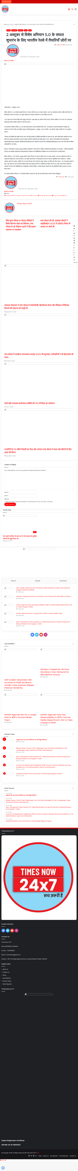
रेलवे (30, 30)
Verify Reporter (7, 984)
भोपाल (8, 30)
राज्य (26, 30)
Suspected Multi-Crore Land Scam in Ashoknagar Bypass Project (39, 773)
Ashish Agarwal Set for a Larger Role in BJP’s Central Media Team (39, 613)
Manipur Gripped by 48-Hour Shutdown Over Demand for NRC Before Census (43, 596)
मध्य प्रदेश (14, 30)
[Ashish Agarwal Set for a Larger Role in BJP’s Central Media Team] (9, 616)
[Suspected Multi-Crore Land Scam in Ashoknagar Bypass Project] (9, 776)
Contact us (6, 972)
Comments (63, 581)
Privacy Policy (7, 981)
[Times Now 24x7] (5, 9)
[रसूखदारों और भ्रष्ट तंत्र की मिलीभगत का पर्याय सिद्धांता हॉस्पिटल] (9, 742)
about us (5, 969)
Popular (37, 581)
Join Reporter (7, 978)
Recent (13, 581)
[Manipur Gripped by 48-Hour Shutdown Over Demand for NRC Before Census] (9, 599)
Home (4, 975)
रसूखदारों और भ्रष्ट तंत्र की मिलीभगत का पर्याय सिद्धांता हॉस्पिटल (31, 740)
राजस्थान (20, 30)
